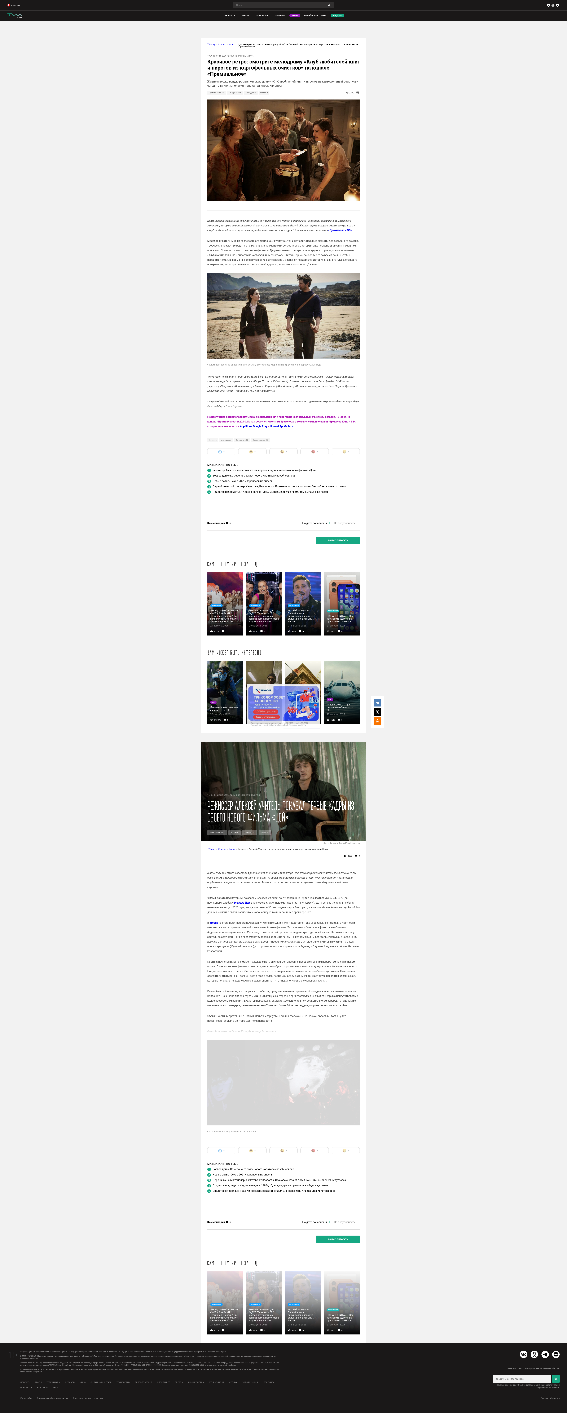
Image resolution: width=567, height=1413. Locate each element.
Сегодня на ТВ (235, 93)
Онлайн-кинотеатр (101, 1382)
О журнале (26, 1387)
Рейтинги (269, 1382)
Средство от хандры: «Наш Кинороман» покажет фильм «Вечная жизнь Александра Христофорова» (275, 1190)
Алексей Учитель (217, 832)
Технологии (123, 1382)
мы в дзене (15, 5)
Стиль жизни (216, 1382)
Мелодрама (251, 93)
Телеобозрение (143, 1382)
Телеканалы (53, 1382)
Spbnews (555, 1398)
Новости (264, 93)
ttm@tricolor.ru (229, 1365)
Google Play (260, 426)
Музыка (233, 1382)
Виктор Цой (249, 832)
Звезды (179, 1382)
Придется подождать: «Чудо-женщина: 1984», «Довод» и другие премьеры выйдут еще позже (271, 491)
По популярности (344, 523)
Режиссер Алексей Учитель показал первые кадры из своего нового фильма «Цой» (264, 470)
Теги (55, 1387)
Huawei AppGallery (281, 426)
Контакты (42, 1387)
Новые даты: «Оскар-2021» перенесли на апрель (243, 481)
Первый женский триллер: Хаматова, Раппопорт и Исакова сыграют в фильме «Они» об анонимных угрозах (279, 486)
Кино (83, 1382)
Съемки (234, 832)
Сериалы (70, 1382)
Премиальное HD (216, 93)
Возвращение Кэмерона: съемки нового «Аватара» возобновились (254, 475)
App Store (246, 426)
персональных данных (548, 1387)
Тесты (38, 1382)
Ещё (335, 15)
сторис (214, 922)
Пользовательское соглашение (88, 1398)
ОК (555, 1379)
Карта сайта (26, 1398)
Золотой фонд (250, 1382)
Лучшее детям (196, 1382)
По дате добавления (315, 523)
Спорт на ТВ (163, 1382)
